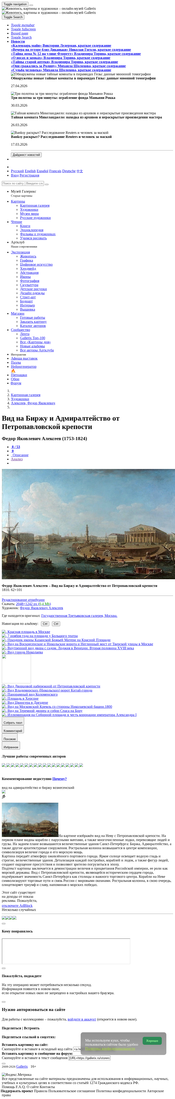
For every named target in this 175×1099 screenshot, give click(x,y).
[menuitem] (80, 171)
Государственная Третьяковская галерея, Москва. (79, 616)
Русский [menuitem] (17, 171)
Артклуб (24, 244)
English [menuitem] (30, 171)
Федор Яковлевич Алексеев (41, 608)
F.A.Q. (21, 1087)
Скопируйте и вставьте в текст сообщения (34, 1058)
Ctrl (45, 624)
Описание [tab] (20, 455)
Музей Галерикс (23, 193)
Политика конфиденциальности (121, 1091)
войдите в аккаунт (82, 1019)
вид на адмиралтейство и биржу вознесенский (38, 788)
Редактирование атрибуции (23, 600)
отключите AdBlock (17, 906)
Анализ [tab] (17, 459)
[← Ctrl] (22, 652)
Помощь (9, 1087)
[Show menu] (31, 5)
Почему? (59, 779)
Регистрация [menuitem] (29, 175)
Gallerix (22, 1066)
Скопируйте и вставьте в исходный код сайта (37, 1049)
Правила (41, 1091)
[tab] (15, 447)
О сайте (33, 1087)
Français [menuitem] (55, 171)
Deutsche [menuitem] (69, 171)
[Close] (47, 184)
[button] (23, 25)
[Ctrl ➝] (51, 686)
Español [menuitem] (42, 171)
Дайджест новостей (26, 155)
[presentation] (92, 463)
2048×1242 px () (33, 604)
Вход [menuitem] (15, 175)
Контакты (47, 1087)
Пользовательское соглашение (72, 1091)
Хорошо (152, 1041)
